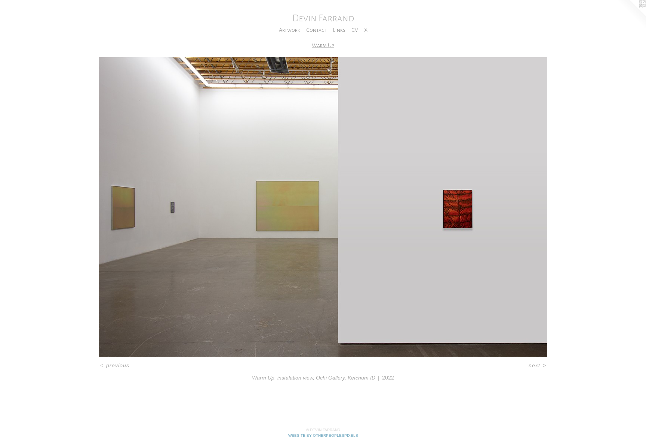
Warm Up (323, 45)
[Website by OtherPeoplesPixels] (631, 15)
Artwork (289, 30)
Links (339, 30)
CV (354, 30)
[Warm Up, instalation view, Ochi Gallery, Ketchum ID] (323, 207)
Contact (316, 30)
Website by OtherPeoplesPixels (323, 435)
